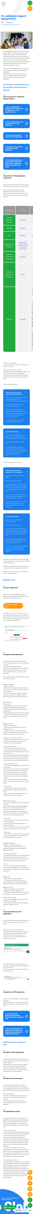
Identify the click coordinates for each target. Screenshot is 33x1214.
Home (2, 22)
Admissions (9, 22)
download (23, 220)
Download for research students (23, 244)
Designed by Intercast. (13, 1212)
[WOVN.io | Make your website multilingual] (29, 1210)
